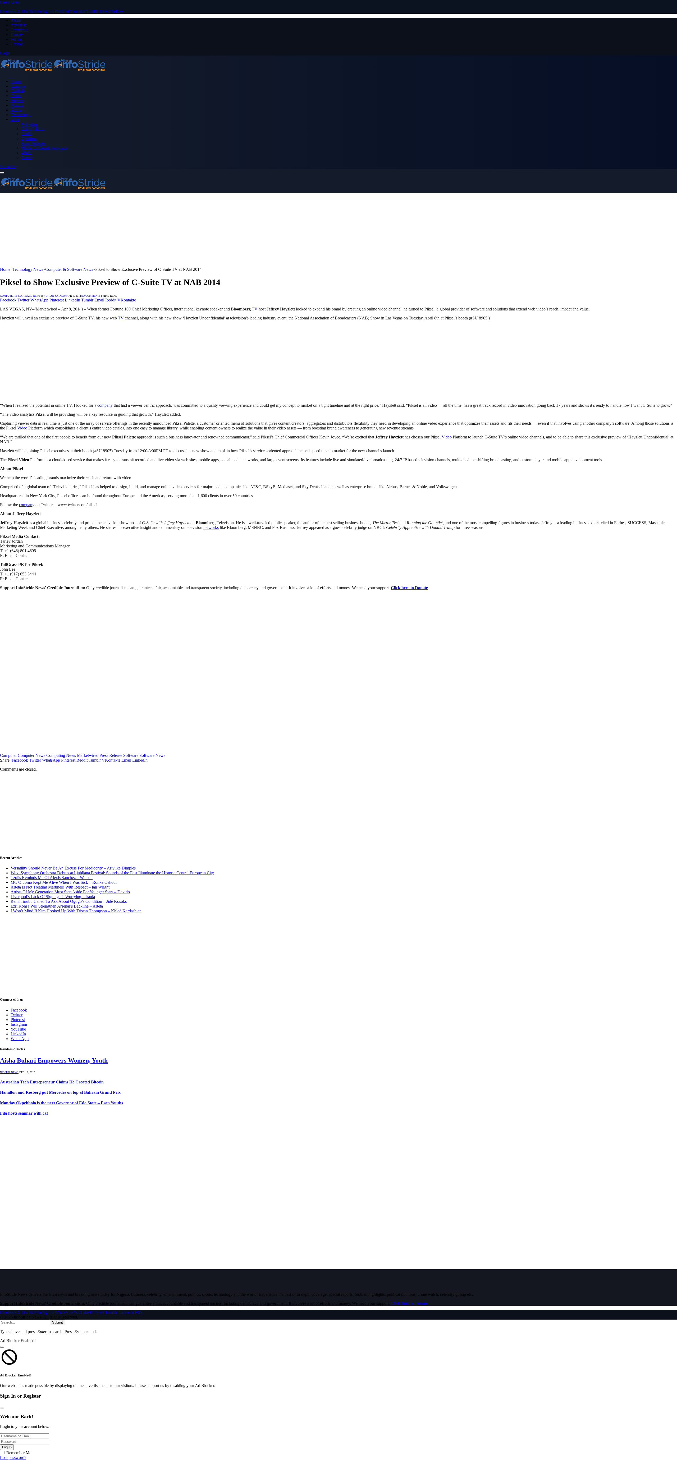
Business (18, 86)
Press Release (110, 755)
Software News (152, 755)
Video (22, 428)
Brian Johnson (56, 295)
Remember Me (18, 1452)
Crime (16, 95)
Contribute (19, 30)
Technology (20, 114)
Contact (17, 44)
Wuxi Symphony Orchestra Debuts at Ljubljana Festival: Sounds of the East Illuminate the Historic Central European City (112, 873)
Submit (57, 1322)
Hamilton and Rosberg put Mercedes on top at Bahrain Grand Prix (60, 1092)
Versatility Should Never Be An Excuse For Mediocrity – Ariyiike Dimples (73, 868)
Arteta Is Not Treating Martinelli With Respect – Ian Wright (60, 887)
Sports (16, 110)
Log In (7, 1447)
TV (255, 309)
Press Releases (33, 143)
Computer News (31, 755)
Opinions (28, 138)
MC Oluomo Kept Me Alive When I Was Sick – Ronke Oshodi (64, 882)
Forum (16, 39)
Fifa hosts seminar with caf (24, 1113)
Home (16, 81)
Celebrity (18, 91)
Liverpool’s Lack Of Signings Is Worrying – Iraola (53, 896)
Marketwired (87, 755)
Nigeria (17, 100)
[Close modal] (2, 1347)
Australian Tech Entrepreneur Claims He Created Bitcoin (52, 1082)
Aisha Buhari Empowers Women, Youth (54, 1060)
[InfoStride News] (53, 72)
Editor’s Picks (32, 129)
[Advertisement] (158, 230)
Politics (17, 105)
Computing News (61, 755)
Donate (17, 34)
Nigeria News (9, 1072)
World (26, 152)
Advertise (19, 25)
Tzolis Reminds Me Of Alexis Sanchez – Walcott (52, 877)
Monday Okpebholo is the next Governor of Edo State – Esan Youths (61, 1103)
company (105, 405)
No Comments (90, 295)
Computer (8, 755)
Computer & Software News (20, 295)
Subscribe (8, 166)
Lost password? (13, 1457)
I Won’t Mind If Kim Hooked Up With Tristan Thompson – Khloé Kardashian (76, 911)
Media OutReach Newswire (44, 148)
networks (211, 527)
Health (26, 133)
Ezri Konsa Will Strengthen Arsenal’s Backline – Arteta (57, 906)
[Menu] (2, 172)
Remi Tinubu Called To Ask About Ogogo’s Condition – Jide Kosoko (69, 901)
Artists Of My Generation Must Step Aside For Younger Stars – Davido (70, 892)
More (15, 119)
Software (130, 755)
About (16, 20)
